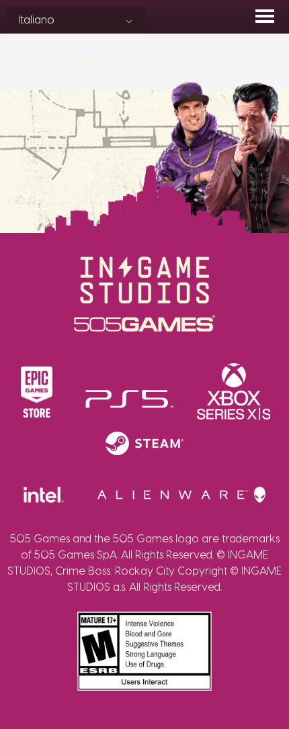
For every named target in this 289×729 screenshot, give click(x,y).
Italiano (36, 20)
